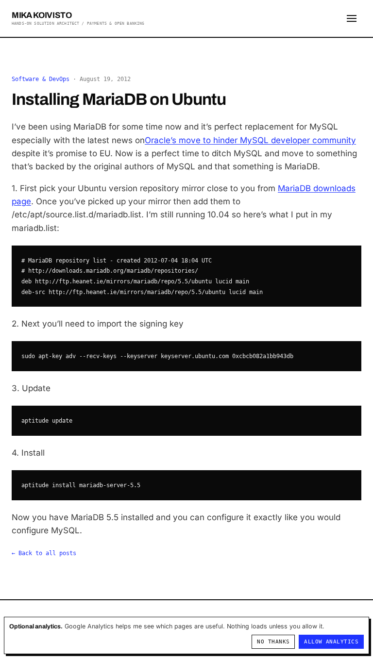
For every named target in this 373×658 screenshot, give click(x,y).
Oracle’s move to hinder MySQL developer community (250, 140)
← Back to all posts (44, 553)
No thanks (273, 642)
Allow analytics (331, 642)
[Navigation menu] (351, 18)
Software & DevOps (40, 79)
